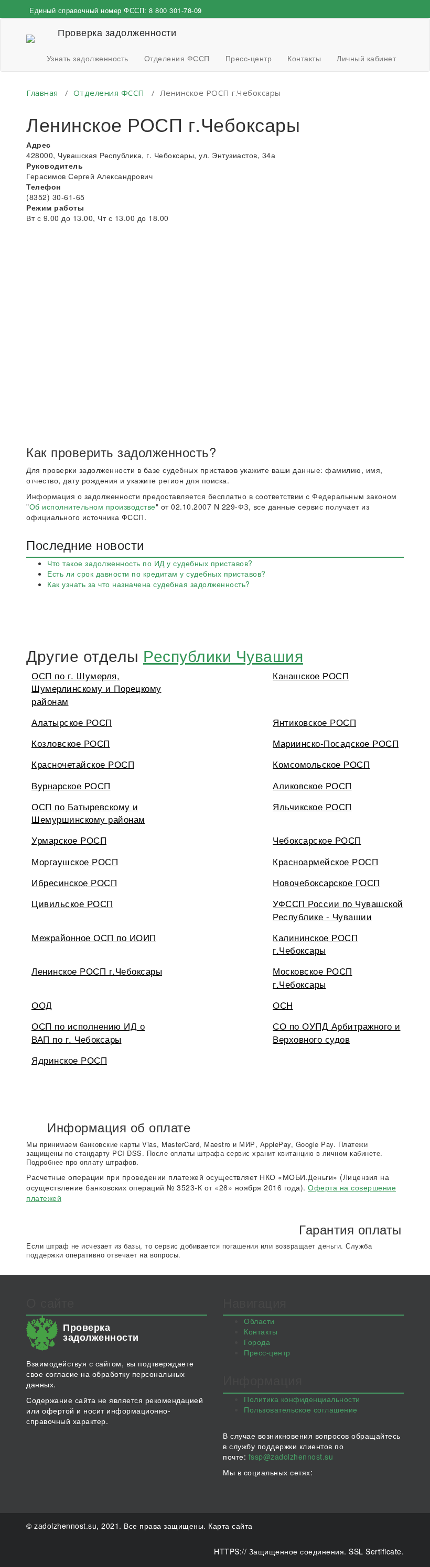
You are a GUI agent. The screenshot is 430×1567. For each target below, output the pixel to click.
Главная (42, 92)
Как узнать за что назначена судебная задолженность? (148, 584)
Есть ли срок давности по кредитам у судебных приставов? (156, 573)
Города (257, 1342)
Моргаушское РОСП (74, 861)
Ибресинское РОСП (74, 882)
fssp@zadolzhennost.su (291, 1456)
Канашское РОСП (311, 675)
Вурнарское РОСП (71, 785)
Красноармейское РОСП (325, 861)
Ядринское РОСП (69, 1059)
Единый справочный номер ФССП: (115, 10)
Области (259, 1321)
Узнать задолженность (87, 58)
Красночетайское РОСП (82, 763)
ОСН (283, 1004)
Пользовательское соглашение (301, 1409)
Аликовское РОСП (312, 785)
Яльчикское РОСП (312, 806)
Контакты (304, 58)
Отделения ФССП (177, 58)
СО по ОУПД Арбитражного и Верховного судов (337, 1032)
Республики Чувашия (223, 655)
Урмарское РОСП (68, 839)
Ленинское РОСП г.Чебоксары (96, 970)
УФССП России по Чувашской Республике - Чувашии (338, 909)
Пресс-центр (248, 58)
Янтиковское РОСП (314, 722)
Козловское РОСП (70, 742)
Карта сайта (230, 1525)
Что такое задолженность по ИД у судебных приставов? (150, 563)
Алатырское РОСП (71, 722)
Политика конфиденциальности (302, 1399)
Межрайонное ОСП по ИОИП (93, 937)
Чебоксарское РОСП (317, 839)
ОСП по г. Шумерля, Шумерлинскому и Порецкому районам (96, 688)
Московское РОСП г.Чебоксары (312, 977)
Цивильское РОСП (72, 903)
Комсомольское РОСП (321, 763)
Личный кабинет (366, 58)
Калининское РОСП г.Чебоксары (315, 943)
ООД (41, 1004)
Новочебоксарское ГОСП (326, 882)
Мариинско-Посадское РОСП (336, 742)
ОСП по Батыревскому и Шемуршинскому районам (88, 812)
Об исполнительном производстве (92, 506)
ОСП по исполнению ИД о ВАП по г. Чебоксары (88, 1032)
